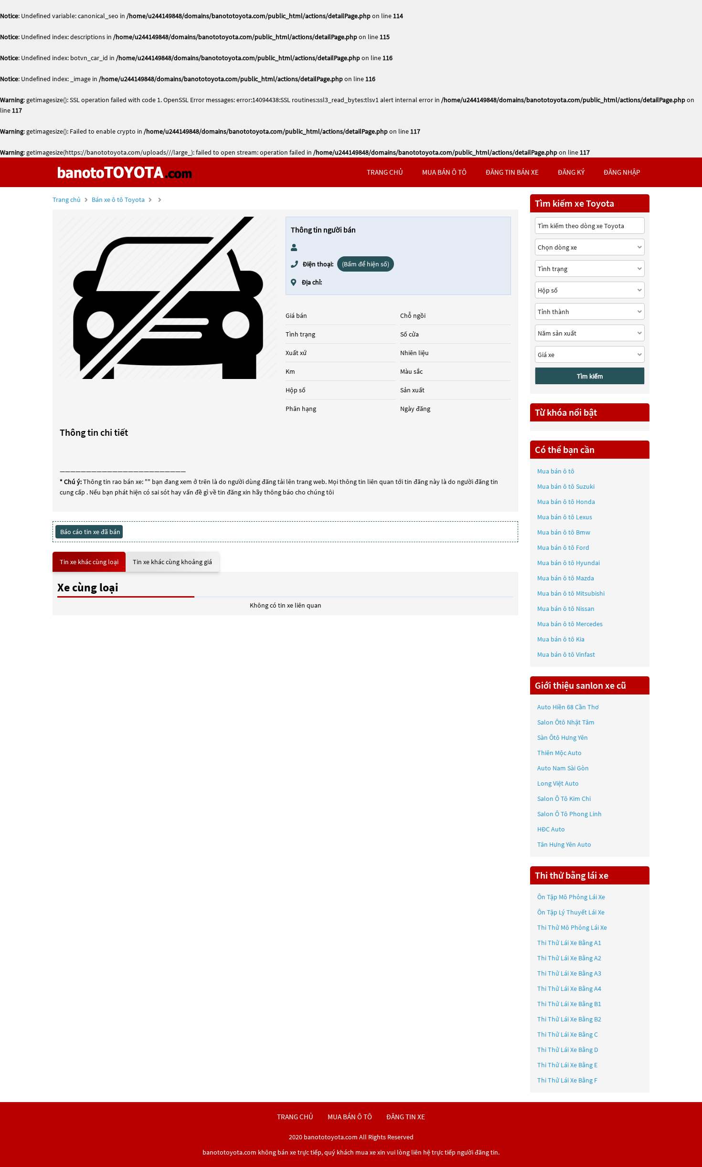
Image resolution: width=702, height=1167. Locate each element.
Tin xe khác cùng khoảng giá (172, 561)
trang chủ (385, 172)
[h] (168, 298)
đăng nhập (622, 172)
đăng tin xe (405, 1116)
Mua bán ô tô (555, 471)
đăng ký (571, 172)
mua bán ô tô (444, 172)
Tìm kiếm (590, 376)
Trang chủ (67, 199)
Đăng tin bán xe (512, 172)
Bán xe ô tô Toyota (118, 199)
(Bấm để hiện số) (365, 264)
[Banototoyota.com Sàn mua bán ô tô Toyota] (124, 172)
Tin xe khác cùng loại (89, 561)
